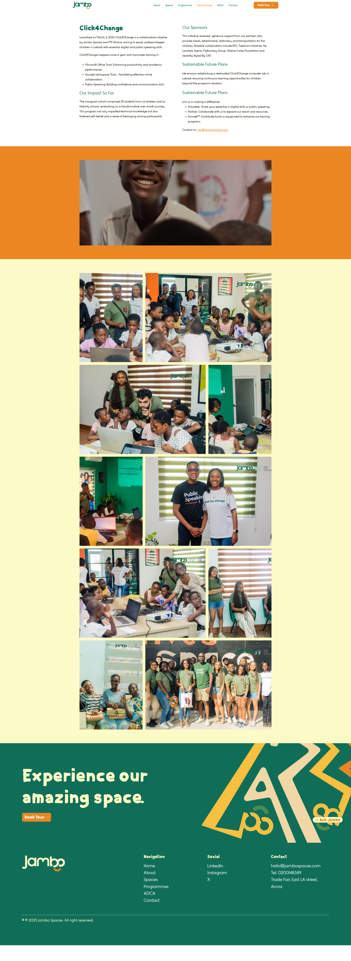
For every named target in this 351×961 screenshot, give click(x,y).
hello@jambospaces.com (296, 866)
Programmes (156, 886)
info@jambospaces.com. (212, 130)
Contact (152, 900)
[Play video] (175, 203)
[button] (266, 5)
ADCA (149, 893)
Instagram (217, 872)
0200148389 (289, 872)
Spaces (151, 879)
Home (149, 866)
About (150, 872)
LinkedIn (215, 866)
